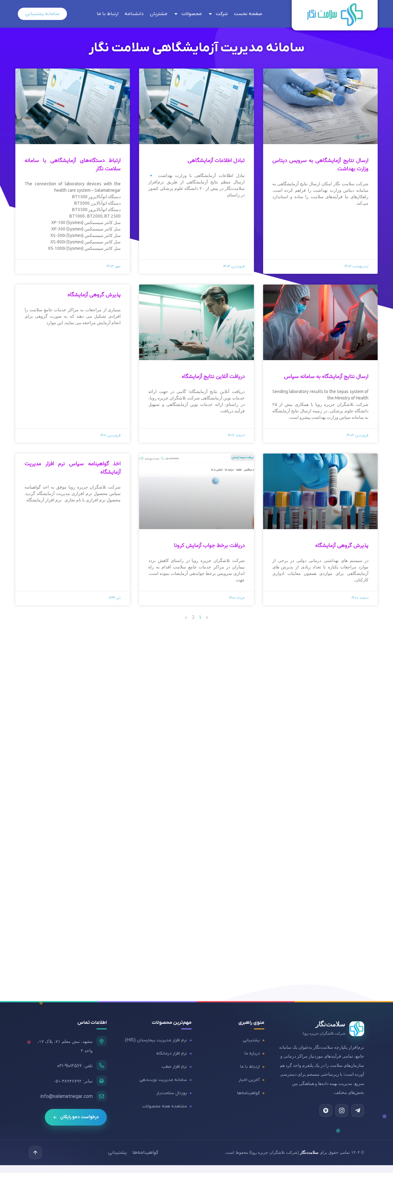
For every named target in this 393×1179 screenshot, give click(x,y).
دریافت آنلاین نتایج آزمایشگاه (213, 376)
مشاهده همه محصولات (164, 1106)
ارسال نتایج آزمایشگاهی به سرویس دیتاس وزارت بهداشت (320, 164)
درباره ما (252, 1053)
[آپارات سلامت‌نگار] (325, 1110)
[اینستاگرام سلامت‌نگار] (341, 1110)
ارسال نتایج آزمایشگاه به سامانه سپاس (326, 376)
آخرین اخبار (249, 1080)
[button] (35, 1152)
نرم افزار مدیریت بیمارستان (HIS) (156, 1040)
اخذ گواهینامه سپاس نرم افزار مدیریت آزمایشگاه (73, 468)
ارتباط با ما (108, 14)
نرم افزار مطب (174, 1067)
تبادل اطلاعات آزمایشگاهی (216, 160)
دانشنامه (134, 14)
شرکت (222, 14)
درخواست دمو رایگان (79, 1117)
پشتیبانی (251, 1040)
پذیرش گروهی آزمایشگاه (94, 294)
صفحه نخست (248, 14)
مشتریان (158, 14)
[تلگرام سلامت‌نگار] (357, 1110)
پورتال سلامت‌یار (171, 1093)
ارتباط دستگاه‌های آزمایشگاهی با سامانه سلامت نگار (73, 164)
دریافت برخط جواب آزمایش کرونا (209, 545)
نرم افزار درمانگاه (171, 1053)
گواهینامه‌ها (248, 1093)
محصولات (191, 14)
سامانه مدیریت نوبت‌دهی (163, 1080)
